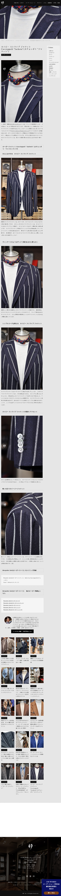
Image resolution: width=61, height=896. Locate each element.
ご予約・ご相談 (56, 2)
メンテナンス (52, 75)
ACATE (50, 66)
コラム (44, 2)
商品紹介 (51, 68)
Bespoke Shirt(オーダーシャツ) (11, 607)
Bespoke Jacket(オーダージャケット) (13, 603)
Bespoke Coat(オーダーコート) (11, 605)
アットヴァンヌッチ (53, 62)
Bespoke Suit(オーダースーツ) (11, 600)
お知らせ (51, 50)
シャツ (50, 60)
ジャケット (51, 56)
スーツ (50, 54)
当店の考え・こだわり (19, 2)
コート (50, 58)
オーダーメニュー (23, 882)
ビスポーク (51, 52)
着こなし (51, 70)
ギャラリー (39, 2)
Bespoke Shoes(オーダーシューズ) (12, 609)
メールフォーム (30, 868)
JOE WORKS (52, 64)
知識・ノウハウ (52, 72)
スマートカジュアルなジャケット (20, 130)
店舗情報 (50, 2)
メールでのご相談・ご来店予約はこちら (22, 631)
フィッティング (52, 73)
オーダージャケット (10, 40)
